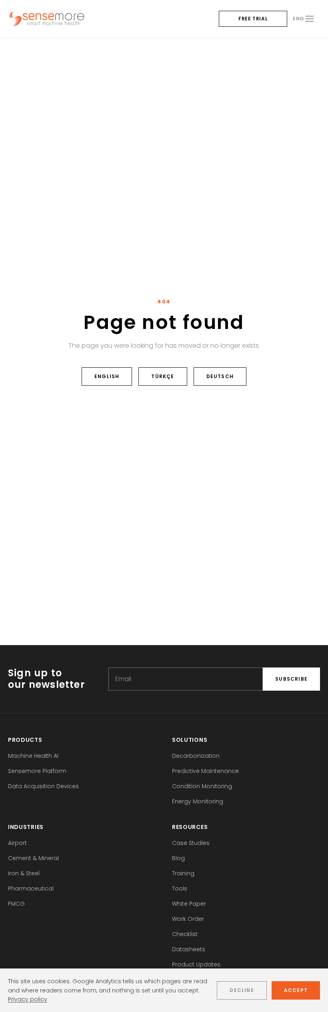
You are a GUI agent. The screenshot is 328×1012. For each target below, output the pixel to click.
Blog (178, 858)
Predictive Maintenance (205, 771)
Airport (17, 843)
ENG (298, 18)
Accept (296, 990)
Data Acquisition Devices (43, 786)
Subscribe (291, 678)
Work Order (188, 919)
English (106, 376)
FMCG (16, 904)
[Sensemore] (46, 19)
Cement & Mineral (33, 858)
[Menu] (309, 19)
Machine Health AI (33, 756)
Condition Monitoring (202, 786)
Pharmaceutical (31, 888)
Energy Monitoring (197, 801)
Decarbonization (196, 756)
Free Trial (253, 18)
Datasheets (188, 949)
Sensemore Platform (37, 771)
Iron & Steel (24, 873)
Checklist (185, 934)
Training (183, 873)
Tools (179, 888)
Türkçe (162, 376)
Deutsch (220, 376)
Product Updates (196, 964)
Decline (242, 990)
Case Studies (191, 843)
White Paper (189, 904)
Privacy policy (27, 999)
